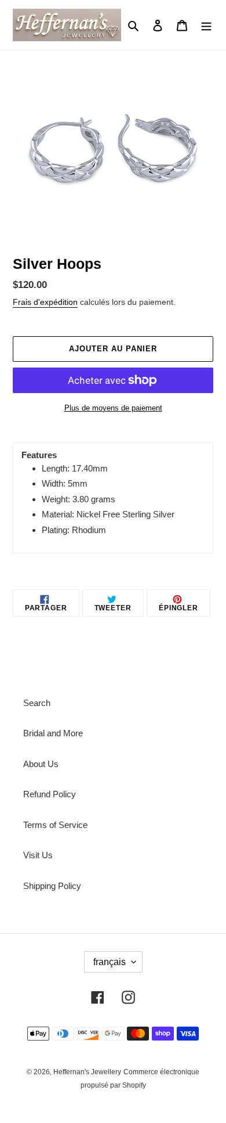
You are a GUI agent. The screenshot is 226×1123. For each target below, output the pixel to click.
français (109, 962)
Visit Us (38, 855)
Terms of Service (55, 825)
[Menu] (206, 25)
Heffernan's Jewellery (87, 1072)
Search (36, 703)
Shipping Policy (52, 886)
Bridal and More (53, 733)
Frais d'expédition (45, 302)
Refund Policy (49, 794)
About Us (41, 764)
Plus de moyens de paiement (113, 408)
